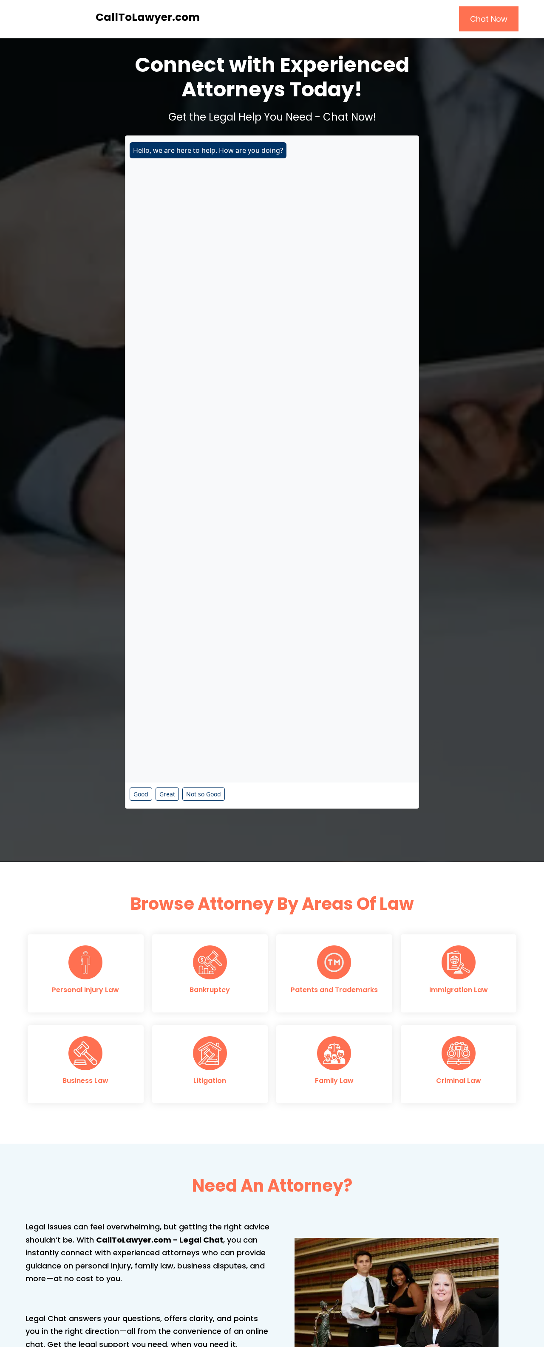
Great (167, 794)
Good (140, 794)
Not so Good (203, 794)
